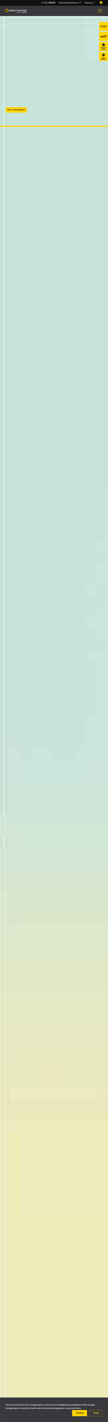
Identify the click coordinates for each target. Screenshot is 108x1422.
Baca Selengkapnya (16, 110)
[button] (90, 3)
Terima (80, 1413)
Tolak (96, 1413)
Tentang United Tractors (68, 3)
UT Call (48, 3)
